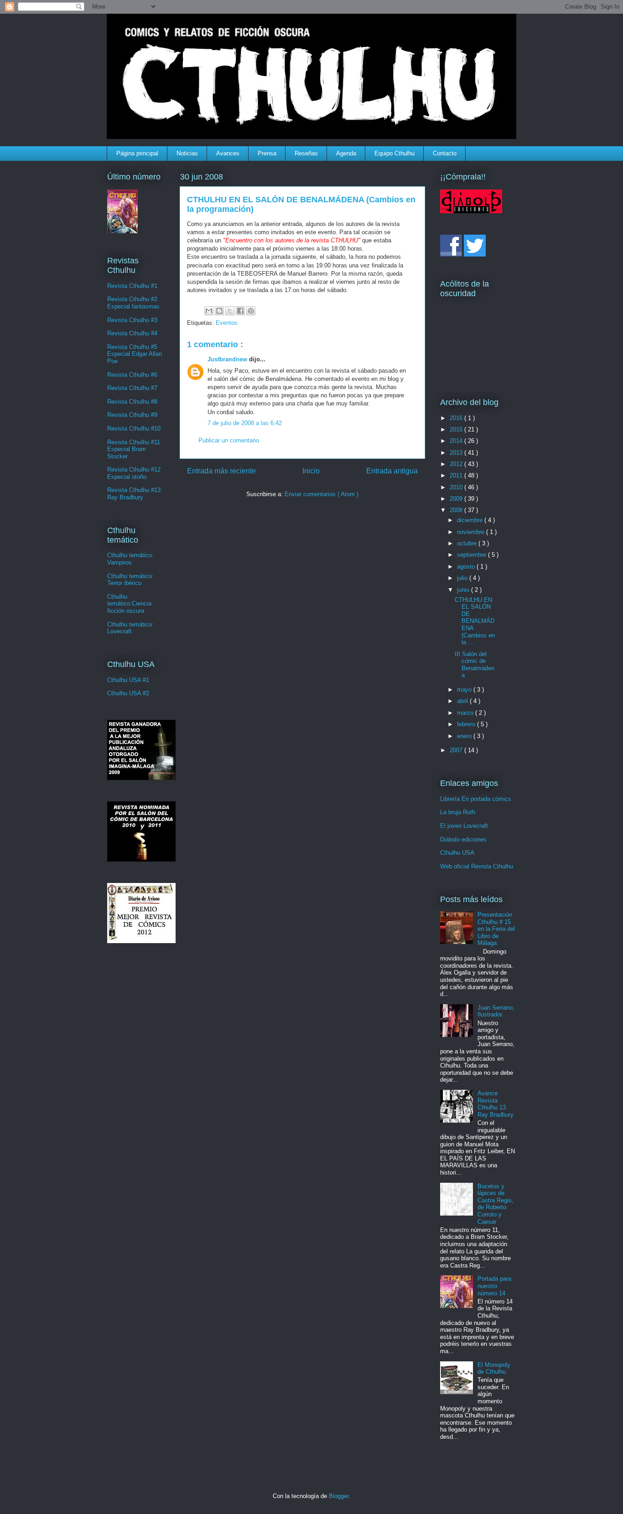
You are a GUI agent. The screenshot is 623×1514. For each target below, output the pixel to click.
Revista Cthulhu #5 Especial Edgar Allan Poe (134, 354)
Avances (227, 153)
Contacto (445, 153)
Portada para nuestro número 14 (494, 1285)
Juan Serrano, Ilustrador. (496, 1011)
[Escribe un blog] (219, 310)
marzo (466, 712)
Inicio (311, 471)
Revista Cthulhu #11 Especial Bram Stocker (133, 449)
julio (463, 578)
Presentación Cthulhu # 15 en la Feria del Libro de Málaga (496, 928)
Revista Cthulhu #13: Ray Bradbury (134, 494)
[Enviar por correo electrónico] (208, 310)
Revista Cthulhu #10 (134, 428)
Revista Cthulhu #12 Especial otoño (134, 473)
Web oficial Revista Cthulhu (476, 866)
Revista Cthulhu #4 (132, 333)
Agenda (346, 153)
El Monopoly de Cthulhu (494, 1368)
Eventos (227, 322)
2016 (457, 418)
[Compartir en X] (229, 310)
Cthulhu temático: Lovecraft (130, 628)
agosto (467, 566)
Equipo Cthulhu (394, 153)
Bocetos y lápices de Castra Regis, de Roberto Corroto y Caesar (496, 1204)
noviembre (471, 532)
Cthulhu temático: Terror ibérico (130, 580)
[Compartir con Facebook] (240, 310)
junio (464, 589)
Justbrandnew (228, 359)
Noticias (187, 153)
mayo (465, 689)
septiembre (472, 554)
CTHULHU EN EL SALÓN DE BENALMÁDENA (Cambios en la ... (475, 621)
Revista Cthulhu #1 (132, 285)
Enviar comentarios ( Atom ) (321, 494)
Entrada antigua (392, 471)
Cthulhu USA (457, 852)
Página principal (137, 153)
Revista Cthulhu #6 (132, 374)
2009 (457, 498)
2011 (457, 475)
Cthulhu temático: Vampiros (130, 559)
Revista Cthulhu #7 (132, 388)
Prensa (267, 153)
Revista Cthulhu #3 (132, 320)
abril (463, 701)
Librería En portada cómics (475, 798)
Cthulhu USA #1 (128, 680)
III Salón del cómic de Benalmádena (474, 665)
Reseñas (306, 153)
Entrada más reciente (221, 471)
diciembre (470, 520)
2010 (457, 487)
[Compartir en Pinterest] (250, 310)
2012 (457, 464)
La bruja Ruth (457, 812)
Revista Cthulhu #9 (132, 414)
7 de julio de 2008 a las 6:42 (245, 423)
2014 (457, 440)
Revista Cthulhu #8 (132, 401)
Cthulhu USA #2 (128, 693)
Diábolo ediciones (463, 839)
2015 (457, 429)
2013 (457, 452)
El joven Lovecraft (464, 825)
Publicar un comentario (228, 440)
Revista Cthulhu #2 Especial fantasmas (133, 303)
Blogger (338, 1496)
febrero (467, 724)
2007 (457, 750)
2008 (457, 510)
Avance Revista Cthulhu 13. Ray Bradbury (496, 1104)
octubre (467, 543)
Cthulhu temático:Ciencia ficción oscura (129, 603)
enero (465, 736)
